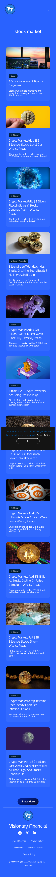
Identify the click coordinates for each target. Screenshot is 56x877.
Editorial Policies (35, 847)
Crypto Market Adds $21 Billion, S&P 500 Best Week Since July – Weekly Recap (26, 334)
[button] (28, 801)
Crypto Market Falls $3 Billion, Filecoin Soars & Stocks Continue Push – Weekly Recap (27, 208)
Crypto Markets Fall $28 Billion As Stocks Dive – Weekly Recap (24, 642)
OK (28, 441)
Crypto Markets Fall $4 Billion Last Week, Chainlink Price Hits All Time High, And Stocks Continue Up (28, 768)
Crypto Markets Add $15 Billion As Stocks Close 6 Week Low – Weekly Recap (28, 517)
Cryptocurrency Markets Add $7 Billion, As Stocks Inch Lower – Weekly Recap (27, 454)
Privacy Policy (43, 435)
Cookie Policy (29, 854)
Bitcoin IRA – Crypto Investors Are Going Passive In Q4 (27, 393)
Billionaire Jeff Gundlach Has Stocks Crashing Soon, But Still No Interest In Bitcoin (28, 271)
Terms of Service (18, 841)
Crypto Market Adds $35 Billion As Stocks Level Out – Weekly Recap (26, 145)
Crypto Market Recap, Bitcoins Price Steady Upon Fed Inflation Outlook (27, 705)
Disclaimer (18, 847)
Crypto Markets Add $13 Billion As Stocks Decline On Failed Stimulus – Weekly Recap (28, 581)
